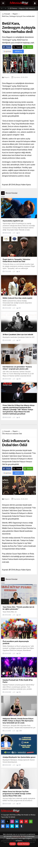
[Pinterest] (26, 821)
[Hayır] (35, 839)
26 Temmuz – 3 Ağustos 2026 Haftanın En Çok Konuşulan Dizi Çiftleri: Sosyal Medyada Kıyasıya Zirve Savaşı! (23, 8)
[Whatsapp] (31, 821)
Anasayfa (7, 14)
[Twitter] (7, 821)
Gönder (29, 47)
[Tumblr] (21, 826)
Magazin (15, 14)
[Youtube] (21, 821)
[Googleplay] (12, 826)
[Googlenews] (3, 826)
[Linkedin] (17, 821)
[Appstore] (7, 826)
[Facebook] (3, 821)
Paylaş (8, 47)
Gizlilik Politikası (23, 844)
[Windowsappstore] (17, 826)
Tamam (12, 844)
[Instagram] (12, 821)
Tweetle (19, 47)
